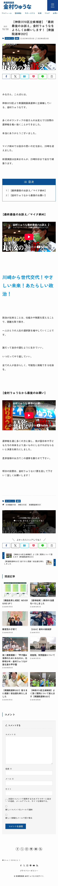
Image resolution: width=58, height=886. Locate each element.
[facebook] (17, 849)
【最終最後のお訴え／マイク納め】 (28, 190)
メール (9, 778)
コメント (10, 734)
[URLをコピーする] (52, 76)
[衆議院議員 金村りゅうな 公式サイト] (17, 5)
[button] (6, 76)
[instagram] (26, 849)
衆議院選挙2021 (35, 504)
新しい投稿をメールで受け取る (19, 818)
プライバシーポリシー (29, 870)
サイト (8, 789)
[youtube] (36, 849)
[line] (31, 849)
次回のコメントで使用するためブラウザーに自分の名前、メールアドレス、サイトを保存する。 (29, 800)
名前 (8, 768)
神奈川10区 (22, 504)
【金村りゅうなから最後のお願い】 (28, 195)
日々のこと (9, 38)
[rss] (40, 849)
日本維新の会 (11, 504)
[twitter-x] (22, 849)
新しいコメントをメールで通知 (19, 809)
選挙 (16, 38)
